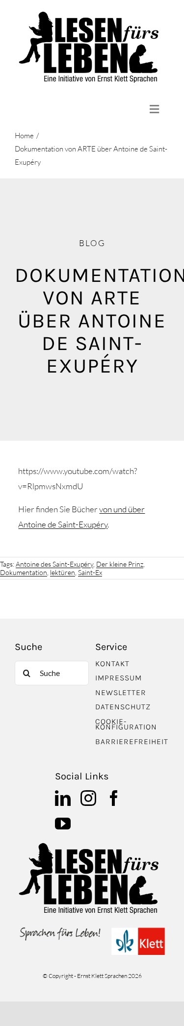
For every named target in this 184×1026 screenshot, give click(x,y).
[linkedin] (63, 798)
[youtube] (63, 823)
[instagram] (88, 798)
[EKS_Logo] (92, 929)
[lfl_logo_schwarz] (92, 14)
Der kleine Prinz (119, 564)
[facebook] (114, 798)
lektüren (62, 572)
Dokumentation (23, 572)
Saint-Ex (90, 572)
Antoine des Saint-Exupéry (54, 564)
